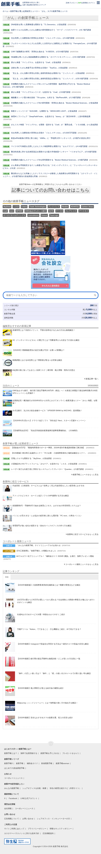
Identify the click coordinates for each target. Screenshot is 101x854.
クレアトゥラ (70, 211)
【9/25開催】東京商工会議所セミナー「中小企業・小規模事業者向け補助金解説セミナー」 (49, 453)
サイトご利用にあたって (14, 829)
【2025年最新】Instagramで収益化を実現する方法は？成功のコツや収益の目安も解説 (53, 644)
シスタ (16, 207)
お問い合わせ (27, 819)
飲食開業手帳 (46, 763)
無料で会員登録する (29, 753)
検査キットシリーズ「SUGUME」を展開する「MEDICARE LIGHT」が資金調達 (44, 111)
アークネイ (83, 211)
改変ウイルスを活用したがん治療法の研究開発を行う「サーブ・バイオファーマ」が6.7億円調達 (51, 30)
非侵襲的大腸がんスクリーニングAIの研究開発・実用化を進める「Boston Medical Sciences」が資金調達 (54, 103)
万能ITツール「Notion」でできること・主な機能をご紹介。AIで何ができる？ (49, 629)
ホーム (5, 11)
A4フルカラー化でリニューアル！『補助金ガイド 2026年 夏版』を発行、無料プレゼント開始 (55, 556)
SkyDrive (7, 207)
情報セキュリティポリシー (61, 829)
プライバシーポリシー (37, 829)
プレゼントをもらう (70, 753)
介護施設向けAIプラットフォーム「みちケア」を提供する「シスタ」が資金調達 (44, 464)
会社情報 (8, 808)
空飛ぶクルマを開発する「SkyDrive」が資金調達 (31, 458)
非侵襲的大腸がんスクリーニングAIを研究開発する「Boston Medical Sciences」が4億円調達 (49, 160)
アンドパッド (53, 207)
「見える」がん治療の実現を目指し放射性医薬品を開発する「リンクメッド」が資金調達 (48, 73)
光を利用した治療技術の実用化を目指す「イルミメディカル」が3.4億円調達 (42, 38)
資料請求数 (8, 318)
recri (12, 211)
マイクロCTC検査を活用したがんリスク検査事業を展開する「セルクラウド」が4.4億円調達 (49, 146)
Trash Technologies (37, 207)
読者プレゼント (71, 3)
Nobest (44, 215)
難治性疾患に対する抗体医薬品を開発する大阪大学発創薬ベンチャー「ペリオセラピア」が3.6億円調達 (54, 152)
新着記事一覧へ (92, 379)
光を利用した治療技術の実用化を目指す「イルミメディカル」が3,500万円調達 (44, 133)
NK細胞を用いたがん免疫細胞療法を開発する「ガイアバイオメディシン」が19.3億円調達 (48, 57)
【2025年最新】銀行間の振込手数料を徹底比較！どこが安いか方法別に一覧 (48, 659)
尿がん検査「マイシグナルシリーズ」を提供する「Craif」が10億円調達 (40, 92)
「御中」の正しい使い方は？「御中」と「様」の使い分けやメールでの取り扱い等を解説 (54, 673)
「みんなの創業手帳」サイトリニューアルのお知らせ (38, 545)
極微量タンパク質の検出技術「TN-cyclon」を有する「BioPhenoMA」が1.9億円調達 (46, 97)
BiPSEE (19, 211)
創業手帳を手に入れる (50, 753)
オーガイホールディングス (14, 215)
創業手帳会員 (9, 314)
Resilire (65, 207)
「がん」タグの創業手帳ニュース (54, 11)
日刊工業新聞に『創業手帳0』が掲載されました (36, 551)
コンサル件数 (9, 310)
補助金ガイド (32, 763)
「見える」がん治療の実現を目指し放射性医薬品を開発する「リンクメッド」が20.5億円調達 (49, 78)
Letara (24, 207)
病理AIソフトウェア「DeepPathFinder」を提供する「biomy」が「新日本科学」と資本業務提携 (50, 116)
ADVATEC (75, 207)
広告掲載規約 (48, 833)
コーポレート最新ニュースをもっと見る (82, 564)
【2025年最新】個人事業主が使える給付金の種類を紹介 (40, 688)
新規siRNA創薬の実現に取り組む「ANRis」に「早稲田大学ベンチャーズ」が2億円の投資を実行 (50, 138)
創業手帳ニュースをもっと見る (86, 475)
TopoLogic (54, 215)
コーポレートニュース (13, 778)
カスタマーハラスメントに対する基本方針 (21, 833)
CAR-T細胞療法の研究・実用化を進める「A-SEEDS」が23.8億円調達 (40, 52)
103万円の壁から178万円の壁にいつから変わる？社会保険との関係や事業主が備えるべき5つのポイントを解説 (55, 601)
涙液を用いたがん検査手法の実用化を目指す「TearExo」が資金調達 (39, 68)
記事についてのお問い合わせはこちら (50, 189)
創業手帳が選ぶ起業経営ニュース (24, 11)
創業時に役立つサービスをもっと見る (83, 534)
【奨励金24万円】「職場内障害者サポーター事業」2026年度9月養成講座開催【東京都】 (48, 448)
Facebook (13, 798)
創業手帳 (19, 763)
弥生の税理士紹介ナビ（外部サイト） (65, 788)
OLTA (51, 211)
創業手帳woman (62, 763)
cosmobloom (33, 215)
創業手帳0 (8, 763)
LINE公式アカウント (29, 798)
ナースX (59, 211)
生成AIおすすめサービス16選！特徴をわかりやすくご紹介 (41, 614)
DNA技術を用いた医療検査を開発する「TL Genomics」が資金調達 (38, 24)
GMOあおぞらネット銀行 (35, 211)
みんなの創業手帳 (11, 788)
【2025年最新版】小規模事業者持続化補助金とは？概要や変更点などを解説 (48, 585)
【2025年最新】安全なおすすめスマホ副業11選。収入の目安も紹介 (45, 718)
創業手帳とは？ (10, 753)
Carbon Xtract (87, 207)
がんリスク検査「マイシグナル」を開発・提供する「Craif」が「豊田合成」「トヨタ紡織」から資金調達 (54, 125)
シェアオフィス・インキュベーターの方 (53, 819)
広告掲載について (11, 819)
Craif (5, 211)
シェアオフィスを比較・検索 (34, 788)
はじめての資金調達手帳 (14, 768)
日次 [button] (7, 577)
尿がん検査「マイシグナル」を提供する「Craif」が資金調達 (36, 62)
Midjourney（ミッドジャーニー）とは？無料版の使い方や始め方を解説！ (47, 703)
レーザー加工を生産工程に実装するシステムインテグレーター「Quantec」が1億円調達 (47, 469)
